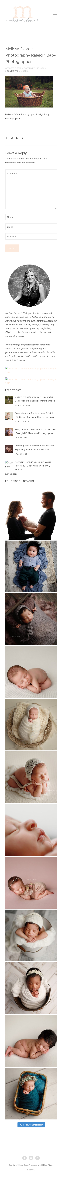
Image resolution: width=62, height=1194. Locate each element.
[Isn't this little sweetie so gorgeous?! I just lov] (31, 724)
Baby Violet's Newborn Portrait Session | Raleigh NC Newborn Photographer (35, 431)
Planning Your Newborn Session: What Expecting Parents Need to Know (35, 447)
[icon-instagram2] (32, 1158)
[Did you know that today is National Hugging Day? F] (31, 988)
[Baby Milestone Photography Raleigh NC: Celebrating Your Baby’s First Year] (9, 416)
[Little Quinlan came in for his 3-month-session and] (31, 566)
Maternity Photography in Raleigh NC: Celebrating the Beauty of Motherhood (35, 398)
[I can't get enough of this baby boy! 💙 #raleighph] (31, 935)
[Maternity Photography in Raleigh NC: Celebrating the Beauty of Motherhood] (9, 400)
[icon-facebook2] (25, 1158)
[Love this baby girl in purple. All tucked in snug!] (31, 619)
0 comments (11, 71)
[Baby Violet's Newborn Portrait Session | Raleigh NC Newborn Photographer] (9, 432)
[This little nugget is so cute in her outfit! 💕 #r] (31, 883)
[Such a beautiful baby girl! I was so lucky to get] (31, 1093)
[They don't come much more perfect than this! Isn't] (31, 777)
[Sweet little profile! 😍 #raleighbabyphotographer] (31, 830)
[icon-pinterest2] (37, 1158)
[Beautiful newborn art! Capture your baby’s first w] (31, 1041)
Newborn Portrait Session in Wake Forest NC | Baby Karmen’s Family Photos (33, 465)
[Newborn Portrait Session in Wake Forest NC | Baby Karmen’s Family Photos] (9, 465)
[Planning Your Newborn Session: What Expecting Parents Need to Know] (9, 449)
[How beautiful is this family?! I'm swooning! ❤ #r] (31, 514)
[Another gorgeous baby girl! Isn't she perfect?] (31, 672)
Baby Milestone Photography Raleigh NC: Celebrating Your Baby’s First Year (35, 415)
